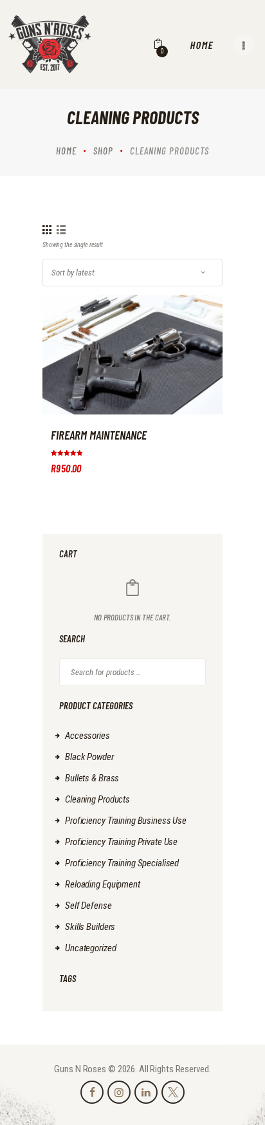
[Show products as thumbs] (46, 230)
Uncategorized (90, 948)
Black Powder (89, 757)
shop (103, 150)
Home (66, 150)
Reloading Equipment (102, 884)
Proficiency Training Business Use (126, 820)
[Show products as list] (61, 230)
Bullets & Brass (92, 778)
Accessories (87, 735)
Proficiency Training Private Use (121, 842)
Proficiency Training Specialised (122, 863)
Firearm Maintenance (99, 434)
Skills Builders (90, 927)
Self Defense (88, 905)
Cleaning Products (97, 799)
